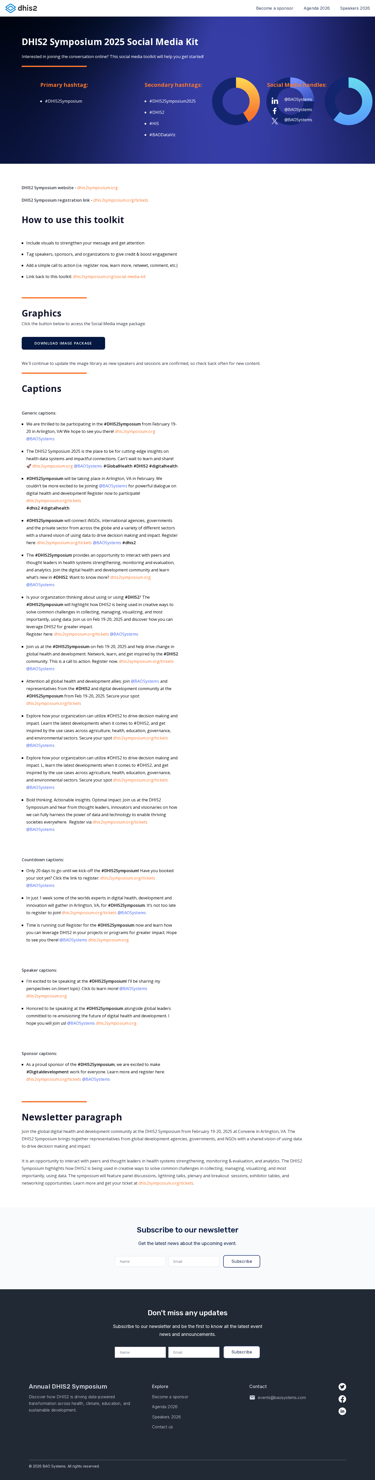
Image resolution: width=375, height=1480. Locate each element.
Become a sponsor (275, 8)
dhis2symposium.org (97, 187)
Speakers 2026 (355, 8)
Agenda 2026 (317, 8)
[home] (21, 8)
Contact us (162, 1426)
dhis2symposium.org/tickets (120, 200)
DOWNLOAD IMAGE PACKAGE (63, 343)
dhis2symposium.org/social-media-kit (109, 276)
